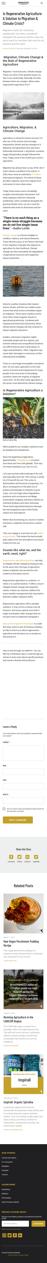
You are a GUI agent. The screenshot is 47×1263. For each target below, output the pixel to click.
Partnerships (6, 1198)
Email (5, 780)
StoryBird (5, 1170)
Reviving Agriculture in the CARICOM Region (18, 1019)
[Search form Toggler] (42, 3)
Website (5, 794)
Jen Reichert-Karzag (16, 1130)
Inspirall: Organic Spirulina (18, 1102)
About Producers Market (10, 1202)
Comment (6, 742)
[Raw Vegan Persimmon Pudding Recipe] (23, 913)
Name (4, 765)
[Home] (23, 3)
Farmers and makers (9, 1158)
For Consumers (7, 1162)
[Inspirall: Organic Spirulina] (23, 1074)
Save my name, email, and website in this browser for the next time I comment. (25, 810)
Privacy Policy (23, 1255)
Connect (5, 1174)
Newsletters (6, 1189)
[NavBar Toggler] (3, 3)
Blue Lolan (13, 961)
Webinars (5, 1194)
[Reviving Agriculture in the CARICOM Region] (23, 989)
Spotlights (5, 1166)
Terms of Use (12, 1255)
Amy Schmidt (9, 48)
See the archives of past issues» (11, 1229)
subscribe (38, 1223)
